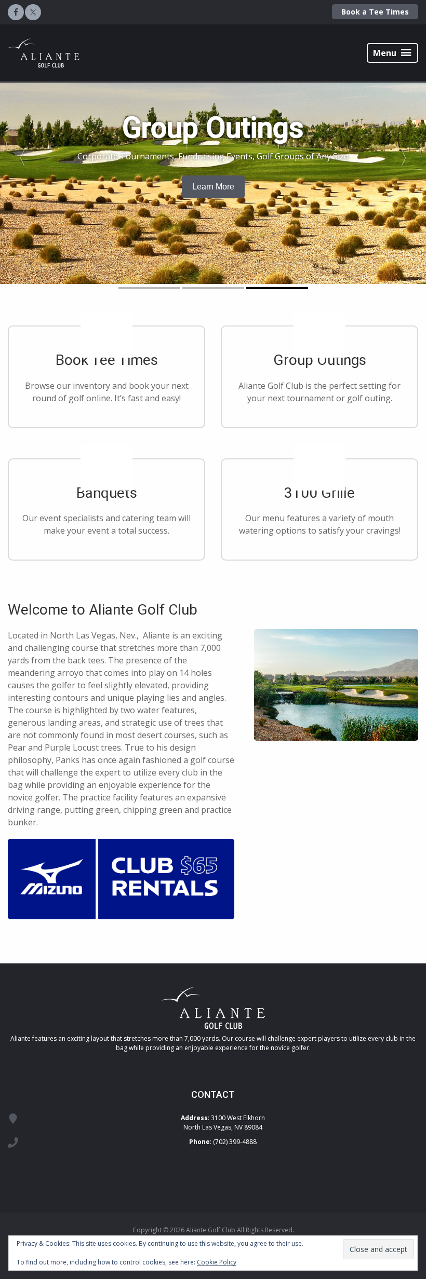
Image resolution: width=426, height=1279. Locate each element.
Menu (384, 53)
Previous (17, 154)
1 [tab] (149, 288)
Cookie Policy (216, 1262)
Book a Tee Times (375, 12)
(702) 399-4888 (235, 1141)
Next (408, 154)
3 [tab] (277, 288)
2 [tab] (213, 288)
